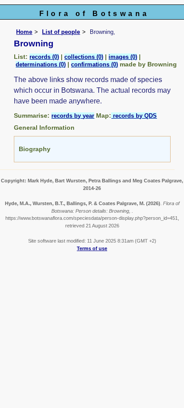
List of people (61, 32)
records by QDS (134, 115)
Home (24, 32)
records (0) (44, 57)
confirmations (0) (94, 64)
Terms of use (92, 248)
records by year (72, 115)
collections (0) (83, 57)
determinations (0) (41, 64)
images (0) (123, 57)
